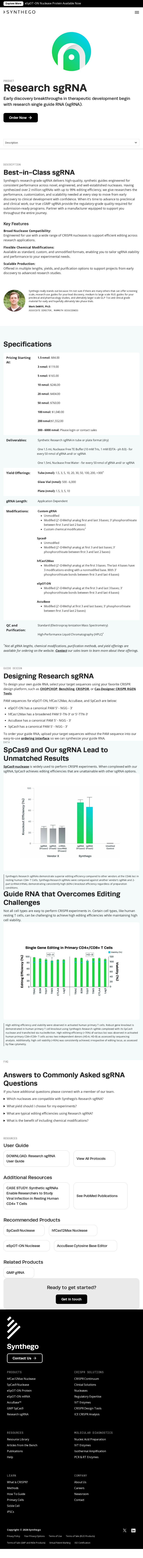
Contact (79, 1500)
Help (10, 1457)
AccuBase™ (14, 1402)
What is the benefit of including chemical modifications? (47, 1120)
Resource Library (18, 1439)
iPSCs (10, 1512)
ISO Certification (82, 1542)
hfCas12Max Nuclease (21, 1379)
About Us (80, 1482)
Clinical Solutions (85, 1385)
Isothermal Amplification (90, 1451)
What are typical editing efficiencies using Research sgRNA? (50, 1113)
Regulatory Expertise (87, 1396)
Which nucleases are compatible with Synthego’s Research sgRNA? (55, 1099)
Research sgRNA (17, 1414)
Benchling (66, 689)
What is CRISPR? (17, 1482)
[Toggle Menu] (137, 12)
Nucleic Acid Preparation (90, 1439)
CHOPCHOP (48, 689)
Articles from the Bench (22, 1445)
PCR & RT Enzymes (86, 1457)
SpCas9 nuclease (16, 766)
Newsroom (81, 1494)
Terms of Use (55, 1536)
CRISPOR (82, 689)
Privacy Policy (13, 1536)
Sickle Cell (13, 1506)
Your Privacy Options (34, 1536)
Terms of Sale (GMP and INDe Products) (26, 1542)
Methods (12, 1488)
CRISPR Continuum (86, 1379)
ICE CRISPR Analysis (87, 1414)
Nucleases (81, 1390)
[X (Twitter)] (124, 1530)
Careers (79, 1488)
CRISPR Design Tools (87, 1408)
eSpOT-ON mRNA (18, 1396)
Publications (15, 1451)
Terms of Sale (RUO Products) (80, 1536)
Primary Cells (15, 1500)
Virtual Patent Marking (59, 1542)
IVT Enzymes (82, 1402)
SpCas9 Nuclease (18, 1385)
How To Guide (16, 1494)
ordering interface (35, 738)
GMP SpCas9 (15, 1408)
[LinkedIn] (133, 1530)
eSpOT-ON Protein (19, 1390)
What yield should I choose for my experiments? (42, 1106)
